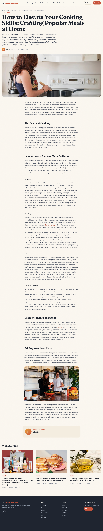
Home (3, 10)
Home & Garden (39, 3)
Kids (64, 3)
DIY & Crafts (56, 3)
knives (60, 327)
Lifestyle (48, 3)
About (64, 505)
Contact (64, 510)
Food (74, 3)
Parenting (30, 3)
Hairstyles (43, 517)
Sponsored (98, 525)
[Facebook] (6, 511)
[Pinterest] (3, 511)
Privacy (64, 513)
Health (69, 3)
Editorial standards (67, 508)
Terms (64, 515)
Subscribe (97, 3)
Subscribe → (88, 508)
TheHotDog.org (49, 225)
